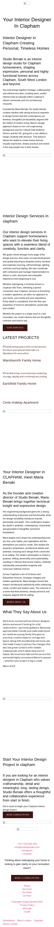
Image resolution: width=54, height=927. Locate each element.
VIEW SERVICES (15, 328)
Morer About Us (16, 602)
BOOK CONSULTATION (18, 815)
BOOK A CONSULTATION (27, 878)
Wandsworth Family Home (22, 360)
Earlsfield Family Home (19, 383)
